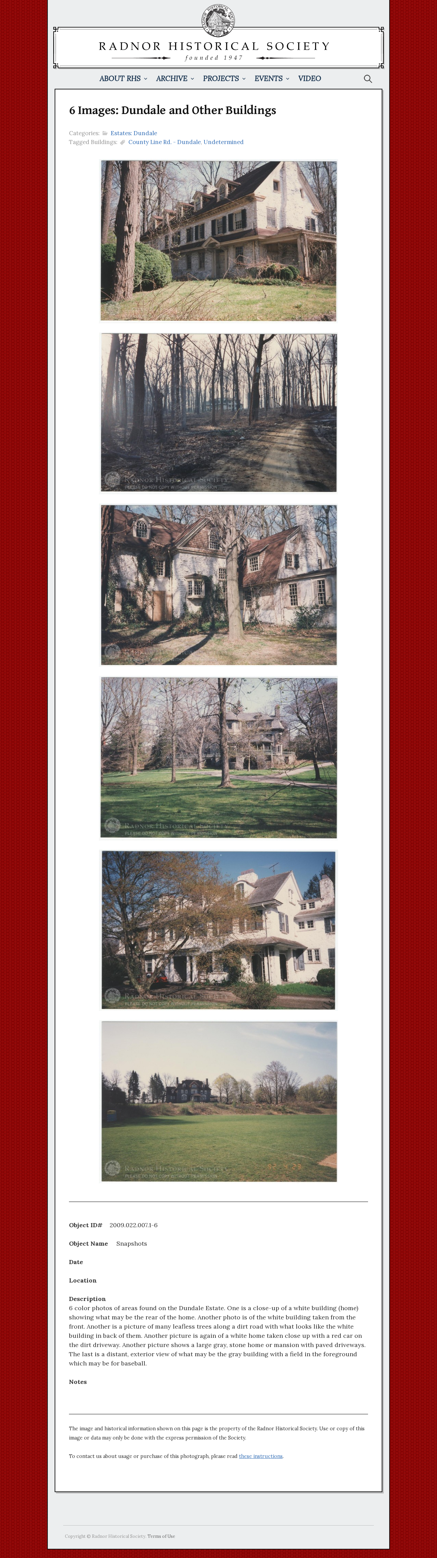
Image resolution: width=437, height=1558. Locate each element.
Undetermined (223, 142)
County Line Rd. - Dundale (164, 142)
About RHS (120, 78)
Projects (221, 78)
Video (309, 78)
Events (269, 78)
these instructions (261, 1456)
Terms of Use (161, 1536)
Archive (171, 78)
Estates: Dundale (134, 133)
